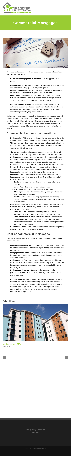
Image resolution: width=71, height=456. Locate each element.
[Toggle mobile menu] (67, 5)
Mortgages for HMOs (12, 344)
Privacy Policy (31, 430)
